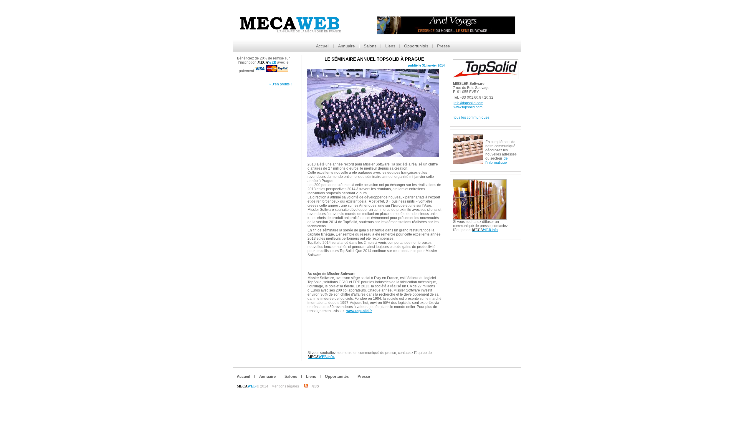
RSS (315, 386)
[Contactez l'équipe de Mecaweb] (513, 182)
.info (485, 230)
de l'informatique (496, 160)
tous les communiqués (472, 117)
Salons (370, 46)
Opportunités (416, 46)
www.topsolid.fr (359, 311)
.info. (321, 357)
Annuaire (346, 46)
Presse (443, 46)
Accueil (322, 46)
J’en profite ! (282, 84)
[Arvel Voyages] (446, 32)
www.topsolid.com (468, 107)
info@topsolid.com (468, 103)
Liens (390, 46)
